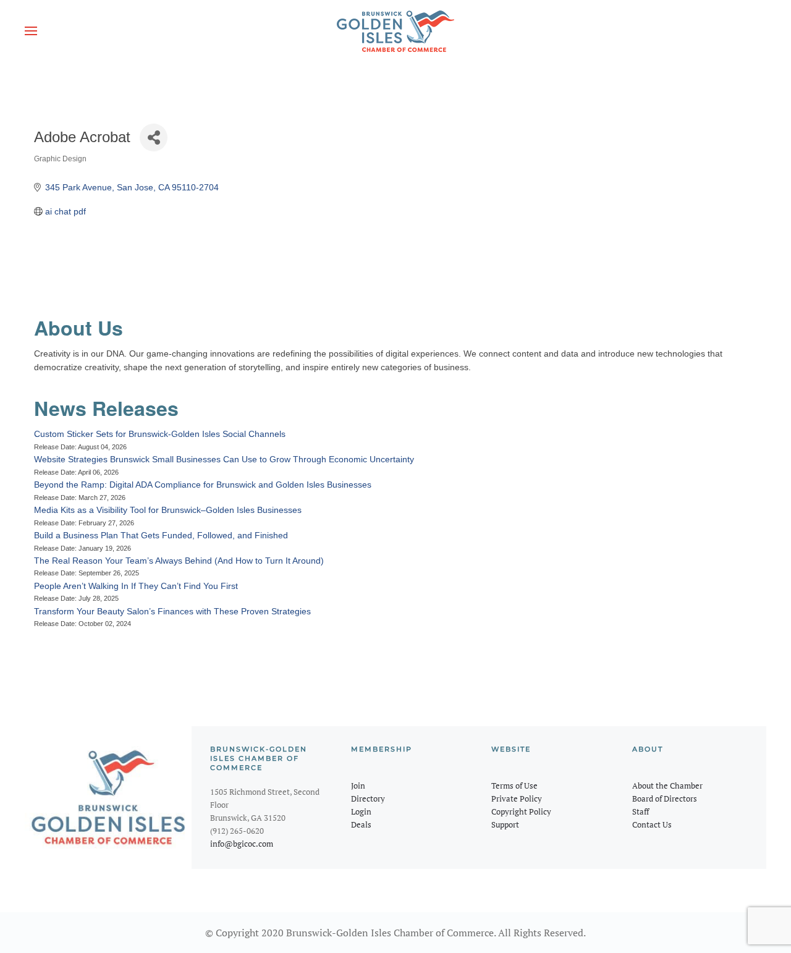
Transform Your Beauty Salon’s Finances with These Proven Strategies (172, 611)
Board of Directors (664, 798)
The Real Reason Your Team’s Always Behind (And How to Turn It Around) (179, 560)
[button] (31, 31)
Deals (361, 824)
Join (358, 785)
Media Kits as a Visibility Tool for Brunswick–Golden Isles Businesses (168, 510)
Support (505, 824)
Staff (640, 811)
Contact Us (652, 824)
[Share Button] (153, 137)
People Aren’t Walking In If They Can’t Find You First (136, 586)
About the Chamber (667, 785)
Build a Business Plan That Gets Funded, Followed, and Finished (161, 535)
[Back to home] (395, 31)
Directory (368, 798)
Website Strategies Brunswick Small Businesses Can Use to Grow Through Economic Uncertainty (224, 459)
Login (361, 811)
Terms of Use (514, 785)
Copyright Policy (521, 811)
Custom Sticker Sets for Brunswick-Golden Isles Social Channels (160, 434)
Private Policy (516, 798)
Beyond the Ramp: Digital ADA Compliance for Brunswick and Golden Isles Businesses (202, 484)
